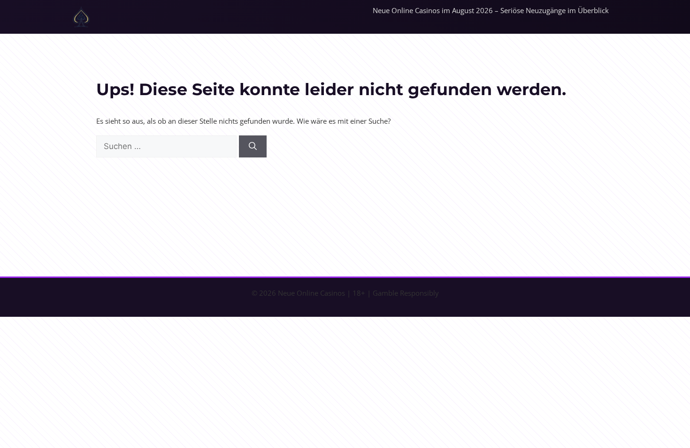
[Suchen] (253, 146)
